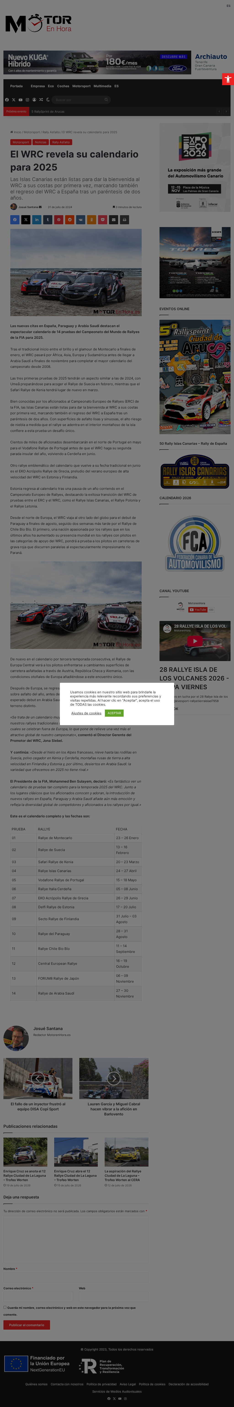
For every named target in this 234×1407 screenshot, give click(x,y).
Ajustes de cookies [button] (86, 713)
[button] (228, 79)
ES (229, 6)
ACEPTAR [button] (114, 713)
